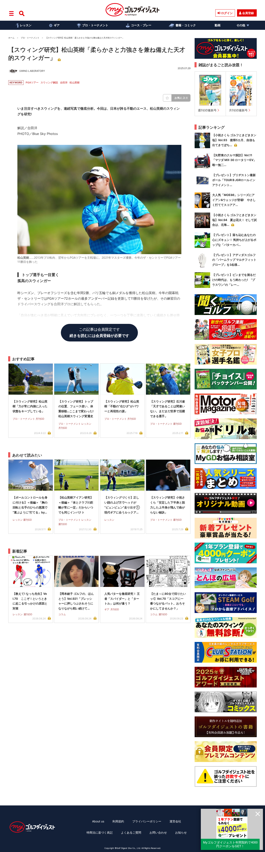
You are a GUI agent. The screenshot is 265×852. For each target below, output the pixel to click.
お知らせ (181, 832)
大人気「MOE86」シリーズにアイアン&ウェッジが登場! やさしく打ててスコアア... (234, 200)
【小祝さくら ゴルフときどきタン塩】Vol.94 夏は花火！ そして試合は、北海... (234, 220)
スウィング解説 (49, 82)
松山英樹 (75, 82)
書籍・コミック (186, 25)
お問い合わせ (158, 832)
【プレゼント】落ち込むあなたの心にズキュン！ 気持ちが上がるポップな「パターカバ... (234, 239)
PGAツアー (32, 82)
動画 (217, 25)
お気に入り (181, 97)
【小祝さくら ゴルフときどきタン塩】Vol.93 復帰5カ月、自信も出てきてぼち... (234, 140)
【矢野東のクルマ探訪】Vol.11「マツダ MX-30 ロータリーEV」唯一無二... (234, 160)
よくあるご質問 (131, 832)
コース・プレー (141, 25)
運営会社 (175, 821)
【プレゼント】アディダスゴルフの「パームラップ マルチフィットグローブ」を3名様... (234, 260)
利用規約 (118, 821)
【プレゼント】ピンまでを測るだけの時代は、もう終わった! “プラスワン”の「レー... (234, 279)
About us (98, 821)
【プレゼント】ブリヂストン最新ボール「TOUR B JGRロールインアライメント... (234, 180)
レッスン (25, 25)
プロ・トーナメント (95, 25)
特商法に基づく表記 (100, 832)
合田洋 (63, 82)
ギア (57, 25)
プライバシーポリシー (146, 821)
